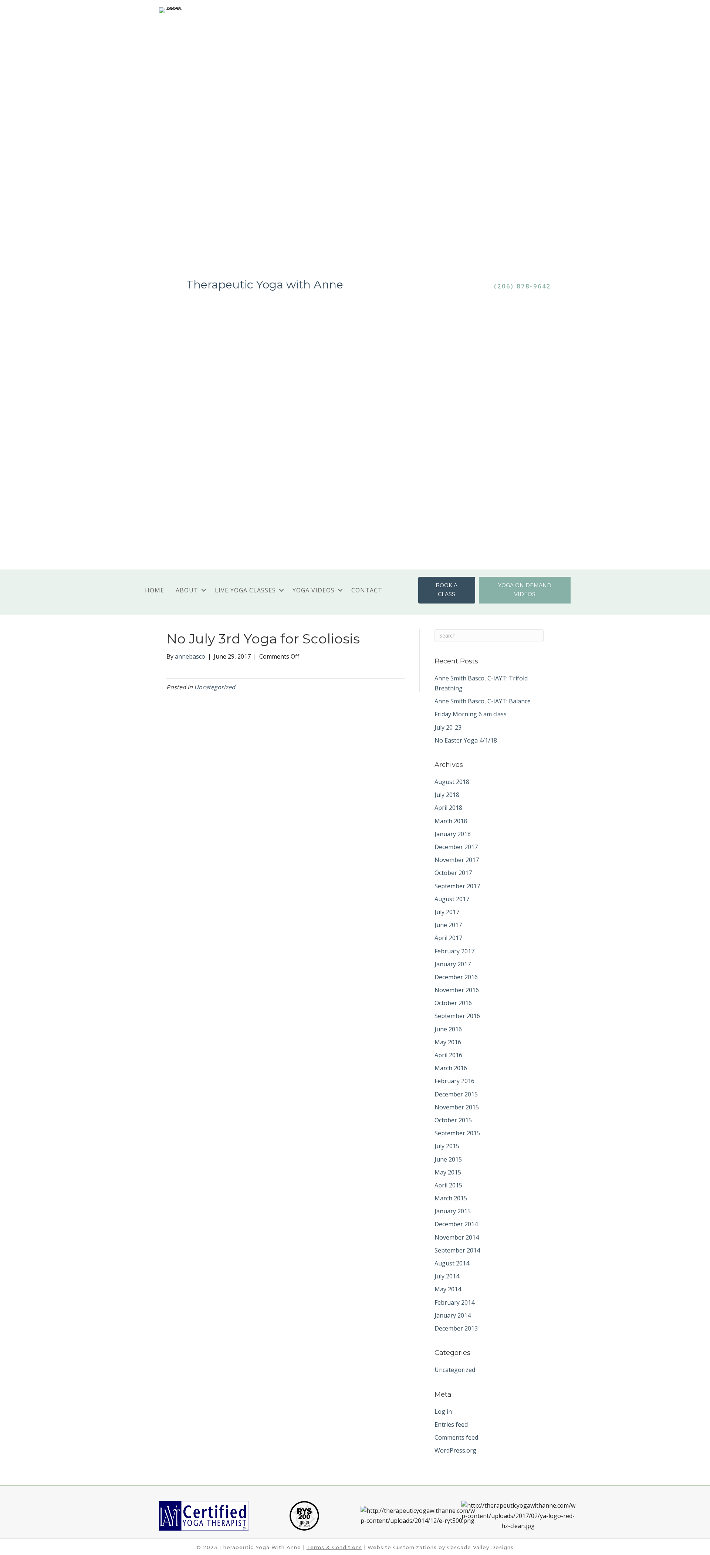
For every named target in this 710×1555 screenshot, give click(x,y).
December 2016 (456, 977)
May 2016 (448, 1042)
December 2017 (456, 847)
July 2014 (447, 1276)
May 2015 (448, 1172)
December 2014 (456, 1224)
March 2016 (451, 1068)
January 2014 (453, 1315)
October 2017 (453, 873)
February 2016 (454, 1081)
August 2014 (452, 1263)
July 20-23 (448, 727)
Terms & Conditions (334, 1547)
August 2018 (452, 782)
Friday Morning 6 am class (471, 714)
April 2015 (448, 1185)
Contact (366, 590)
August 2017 (452, 899)
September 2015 (457, 1133)
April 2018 (448, 808)
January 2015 (453, 1211)
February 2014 (454, 1302)
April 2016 (448, 1055)
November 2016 (457, 990)
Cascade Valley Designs (480, 1547)
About (187, 590)
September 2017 (457, 886)
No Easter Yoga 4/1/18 (466, 740)
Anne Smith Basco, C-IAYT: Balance (483, 701)
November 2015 (457, 1107)
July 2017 (447, 912)
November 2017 (457, 860)
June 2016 (448, 1029)
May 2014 (448, 1289)
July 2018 (447, 795)
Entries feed (451, 1424)
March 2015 (451, 1198)
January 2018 (453, 834)
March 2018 (451, 821)
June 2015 (448, 1159)
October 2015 (453, 1120)
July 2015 (447, 1146)
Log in (443, 1411)
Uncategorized (214, 687)
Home (154, 590)
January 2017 (453, 964)
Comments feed (456, 1437)
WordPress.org (455, 1450)
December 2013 (456, 1328)
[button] (203, 590)
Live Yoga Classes (245, 590)
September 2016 (457, 1016)
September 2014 (457, 1250)
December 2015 (456, 1094)
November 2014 (457, 1237)
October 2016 (453, 1003)
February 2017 (454, 951)
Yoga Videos (314, 590)
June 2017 (448, 925)
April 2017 (448, 938)
